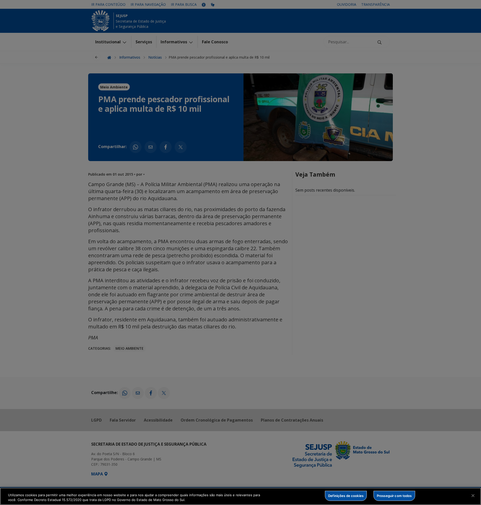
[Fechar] (472, 495)
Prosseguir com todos (394, 496)
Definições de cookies (346, 496)
